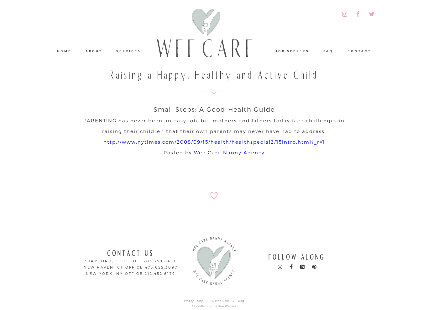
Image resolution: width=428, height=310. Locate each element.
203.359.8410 (160, 261)
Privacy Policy (193, 300)
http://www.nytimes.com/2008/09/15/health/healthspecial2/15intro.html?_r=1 (214, 142)
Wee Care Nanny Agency (229, 152)
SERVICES (128, 51)
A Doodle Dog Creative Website (214, 306)
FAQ (328, 51)
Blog (241, 300)
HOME (64, 51)
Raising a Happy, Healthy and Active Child (214, 75)
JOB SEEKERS (292, 51)
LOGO (208, 39)
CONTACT (359, 51)
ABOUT (94, 51)
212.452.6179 (160, 273)
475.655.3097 (161, 267)
